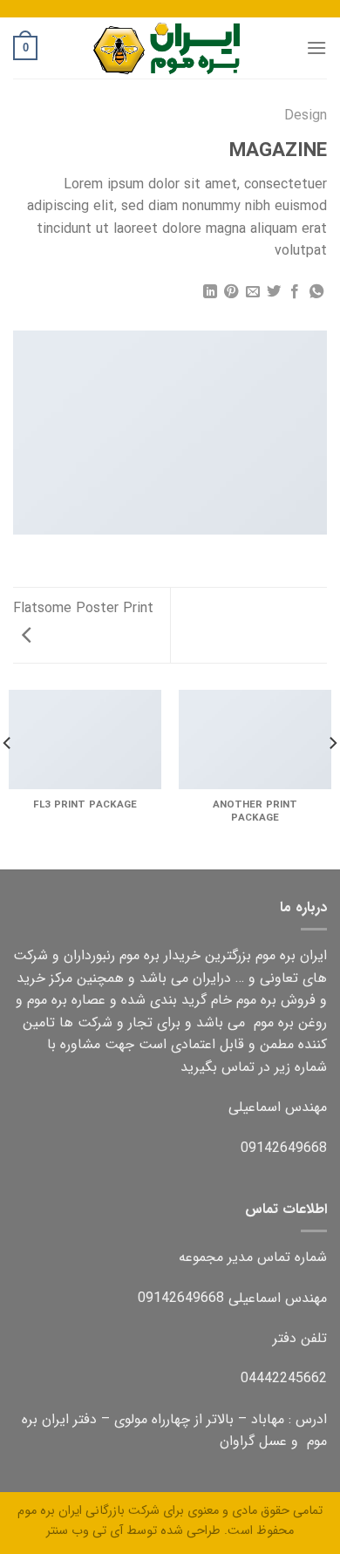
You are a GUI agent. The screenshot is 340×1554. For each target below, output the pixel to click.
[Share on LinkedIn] (209, 292)
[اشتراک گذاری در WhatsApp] (316, 292)
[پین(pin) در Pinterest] (231, 292)
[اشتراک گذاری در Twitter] (274, 292)
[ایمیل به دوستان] (252, 292)
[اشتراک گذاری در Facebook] (295, 292)
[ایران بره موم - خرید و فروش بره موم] (170, 47)
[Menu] (316, 47)
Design (305, 115)
